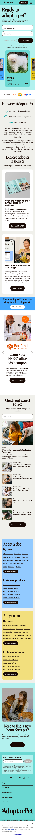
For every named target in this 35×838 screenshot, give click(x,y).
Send (28, 761)
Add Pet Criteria (9, 40)
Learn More (17, 745)
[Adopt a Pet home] (7, 3)
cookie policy (10, 829)
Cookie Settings (17, 834)
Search (27, 40)
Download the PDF (17, 226)
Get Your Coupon (17, 380)
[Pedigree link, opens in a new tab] (20, 94)
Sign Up (23, 2)
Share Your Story (17, 307)
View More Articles (17, 525)
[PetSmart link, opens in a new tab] (27, 95)
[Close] (33, 823)
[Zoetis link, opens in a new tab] (14, 94)
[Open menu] (31, 3)
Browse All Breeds (10, 571)
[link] (17, 68)
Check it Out (17, 288)
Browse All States (10, 602)
